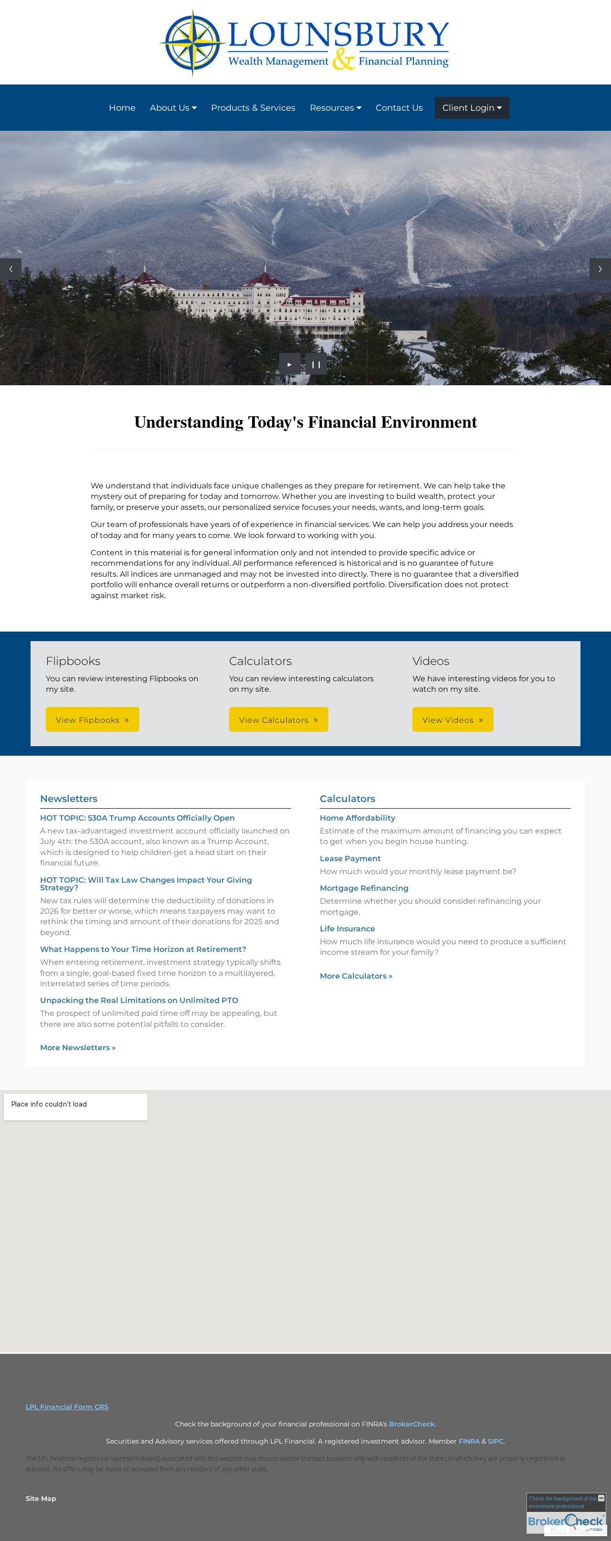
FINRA (469, 1441)
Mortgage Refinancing (364, 888)
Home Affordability (357, 818)
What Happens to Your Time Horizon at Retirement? (143, 949)
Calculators (347, 798)
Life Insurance (347, 928)
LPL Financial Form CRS (67, 1407)
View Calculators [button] (274, 720)
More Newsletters (78, 1047)
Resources (332, 108)
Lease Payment (350, 858)
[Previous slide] (10, 269)
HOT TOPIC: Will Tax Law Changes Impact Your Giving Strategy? (146, 884)
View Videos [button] (448, 720)
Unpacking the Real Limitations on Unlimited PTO (139, 1000)
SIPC (496, 1441)
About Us (170, 108)
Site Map (41, 1498)
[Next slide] (600, 269)
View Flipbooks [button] (88, 720)
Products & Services (253, 108)
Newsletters (68, 798)
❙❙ (316, 363)
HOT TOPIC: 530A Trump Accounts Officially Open (137, 818)
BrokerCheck (412, 1424)
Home (122, 108)
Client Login (468, 108)
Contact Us (399, 108)
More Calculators (356, 976)
